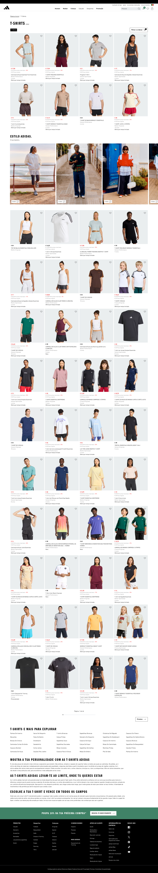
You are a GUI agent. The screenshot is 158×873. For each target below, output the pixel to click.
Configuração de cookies (54, 869)
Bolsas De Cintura (16, 741)
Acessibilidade (106, 869)
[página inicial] (7, 8)
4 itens (60, 201)
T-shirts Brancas (62, 733)
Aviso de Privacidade (83, 869)
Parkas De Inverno (16, 733)
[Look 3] (125, 173)
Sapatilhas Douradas (63, 744)
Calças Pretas (61, 737)
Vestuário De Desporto (87, 737)
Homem (57, 8)
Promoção (99, 8)
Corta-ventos (37, 748)
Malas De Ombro (85, 751)
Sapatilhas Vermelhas (87, 748)
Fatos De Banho (38, 737)
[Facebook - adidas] (136, 827)
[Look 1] (33, 173)
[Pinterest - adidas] (136, 842)
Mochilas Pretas (108, 748)
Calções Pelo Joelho (39, 751)
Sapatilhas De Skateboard (111, 737)
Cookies (74, 869)
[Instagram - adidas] (136, 832)
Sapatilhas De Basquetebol (134, 744)
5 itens (14, 201)
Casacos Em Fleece (132, 733)
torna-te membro (145, 5)
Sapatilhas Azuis (62, 741)
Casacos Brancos (131, 741)
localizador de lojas (117, 5)
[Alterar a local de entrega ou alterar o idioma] (152, 5)
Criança (73, 8)
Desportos (90, 8)
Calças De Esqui (85, 744)
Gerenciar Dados (67, 869)
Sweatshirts (37, 744)
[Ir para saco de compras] (152, 9)
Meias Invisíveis (62, 748)
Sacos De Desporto (39, 733)
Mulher (65, 8)
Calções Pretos (131, 748)
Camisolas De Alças (16, 751)
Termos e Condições (95, 869)
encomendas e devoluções (133, 5)
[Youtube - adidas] (136, 852)
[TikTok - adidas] (136, 847)
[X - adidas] (136, 837)
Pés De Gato (107, 751)
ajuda (124, 5)
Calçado (81, 8)
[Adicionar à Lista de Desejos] (41, 36)
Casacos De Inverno (109, 741)
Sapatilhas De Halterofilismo (135, 737)
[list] (70, 29)
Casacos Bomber (15, 748)
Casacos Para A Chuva (64, 751)
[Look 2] (79, 173)
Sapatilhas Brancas (86, 733)
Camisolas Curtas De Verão (19, 744)
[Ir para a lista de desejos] (148, 9)
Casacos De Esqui (85, 741)
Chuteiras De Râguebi (110, 733)
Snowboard (37, 741)
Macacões (13, 737)
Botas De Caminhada (109, 744)
